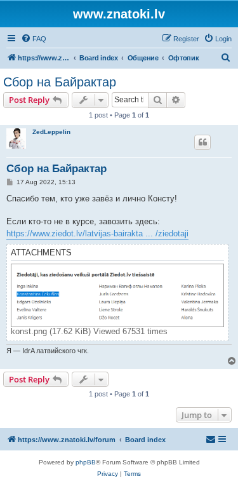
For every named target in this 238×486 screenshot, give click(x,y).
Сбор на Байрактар (59, 82)
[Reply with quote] (202, 142)
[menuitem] (33, 38)
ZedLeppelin (51, 131)
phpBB (86, 462)
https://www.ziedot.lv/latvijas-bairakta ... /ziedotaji (97, 233)
